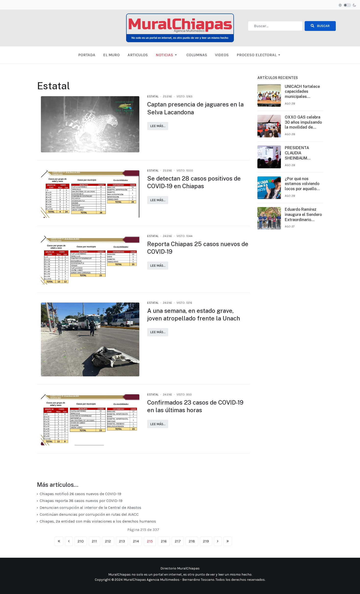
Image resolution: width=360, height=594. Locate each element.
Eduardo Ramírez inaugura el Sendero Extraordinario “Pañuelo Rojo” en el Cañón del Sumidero (303, 214)
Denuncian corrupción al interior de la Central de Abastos (90, 507)
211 (94, 541)
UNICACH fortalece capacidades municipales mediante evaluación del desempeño (304, 91)
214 (136, 541)
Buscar (323, 26)
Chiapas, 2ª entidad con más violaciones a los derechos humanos (98, 521)
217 (178, 541)
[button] (167, 55)
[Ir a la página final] (227, 541)
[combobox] (275, 26)
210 (81, 541)
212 (108, 541)
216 (164, 541)
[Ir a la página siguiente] (218, 541)
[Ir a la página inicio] (59, 541)
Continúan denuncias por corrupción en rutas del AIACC (89, 514)
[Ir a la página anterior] (69, 541)
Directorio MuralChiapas (180, 568)
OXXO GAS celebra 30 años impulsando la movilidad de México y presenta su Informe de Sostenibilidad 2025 (303, 122)
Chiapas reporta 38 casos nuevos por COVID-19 (81, 500)
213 (122, 541)
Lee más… (158, 126)
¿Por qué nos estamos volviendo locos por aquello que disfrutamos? (302, 184)
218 (192, 541)
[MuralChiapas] (180, 27)
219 (206, 541)
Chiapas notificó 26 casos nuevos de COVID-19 (80, 493)
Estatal (152, 96)
